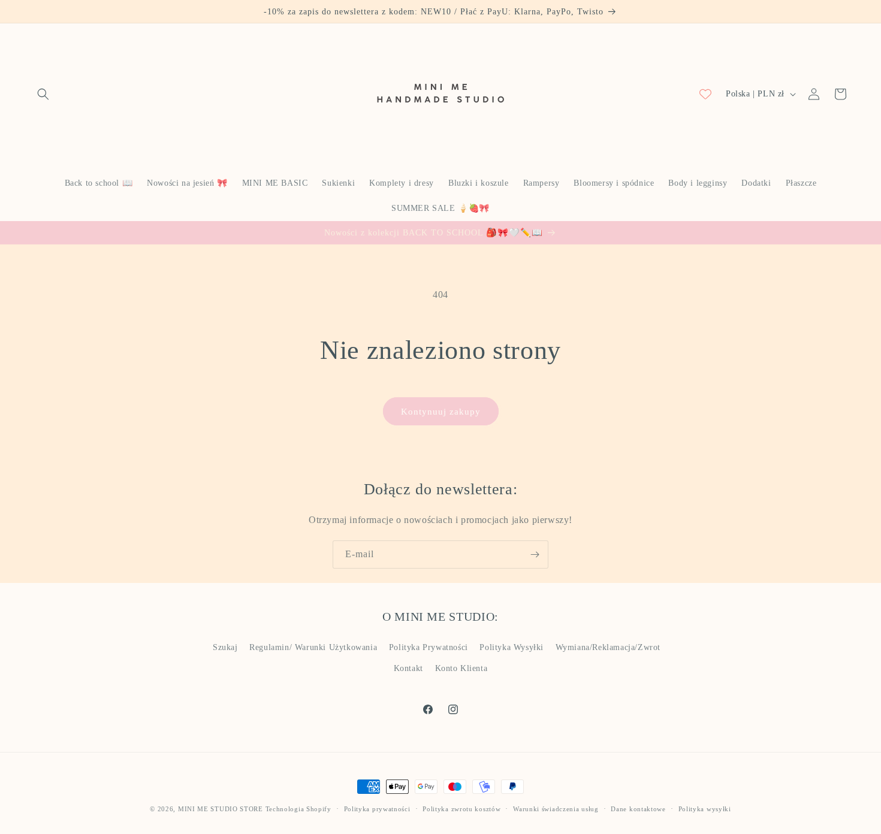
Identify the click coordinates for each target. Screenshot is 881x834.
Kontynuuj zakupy (441, 411)
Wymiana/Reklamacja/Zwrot (608, 647)
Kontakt (408, 668)
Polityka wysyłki (704, 808)
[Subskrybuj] (534, 554)
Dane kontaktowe (638, 808)
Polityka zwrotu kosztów (461, 808)
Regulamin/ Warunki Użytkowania (313, 647)
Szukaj (225, 647)
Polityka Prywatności (428, 647)
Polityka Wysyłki (511, 647)
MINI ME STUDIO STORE (220, 808)
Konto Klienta (461, 668)
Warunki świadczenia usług (556, 808)
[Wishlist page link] (705, 94)
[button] (43, 94)
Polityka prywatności (377, 808)
